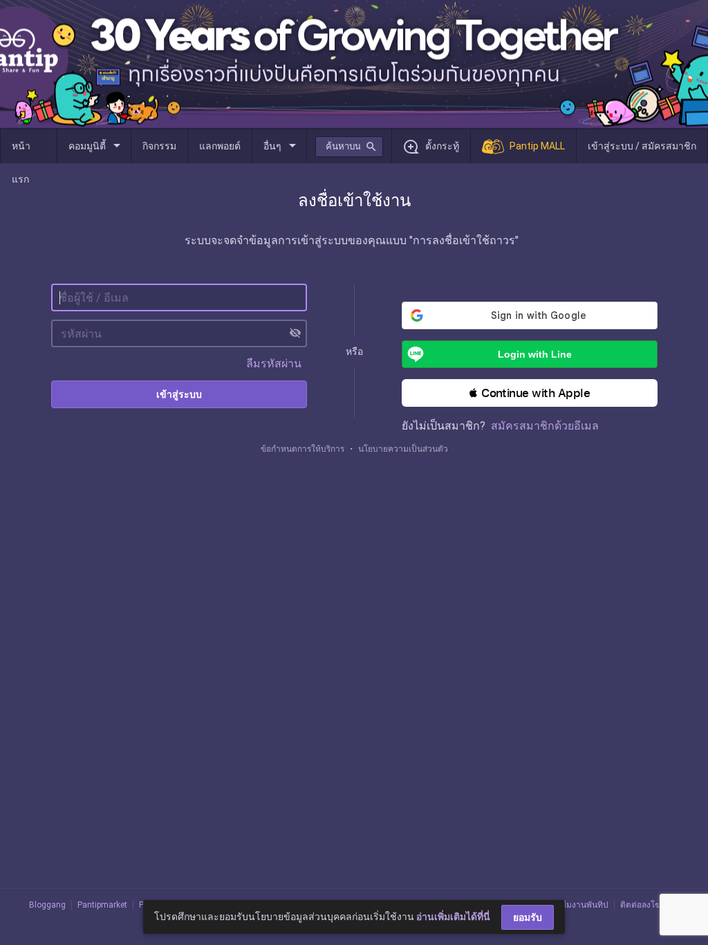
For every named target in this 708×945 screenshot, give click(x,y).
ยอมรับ (527, 917)
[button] (530, 393)
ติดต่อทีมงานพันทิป (573, 905)
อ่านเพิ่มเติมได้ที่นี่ (453, 916)
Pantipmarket (102, 905)
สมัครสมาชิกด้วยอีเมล (545, 425)
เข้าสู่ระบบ (179, 394)
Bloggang (47, 905)
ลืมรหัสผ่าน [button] (273, 363)
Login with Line (535, 354)
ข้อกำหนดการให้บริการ (302, 449)
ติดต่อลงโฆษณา (649, 905)
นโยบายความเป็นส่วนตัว (403, 449)
